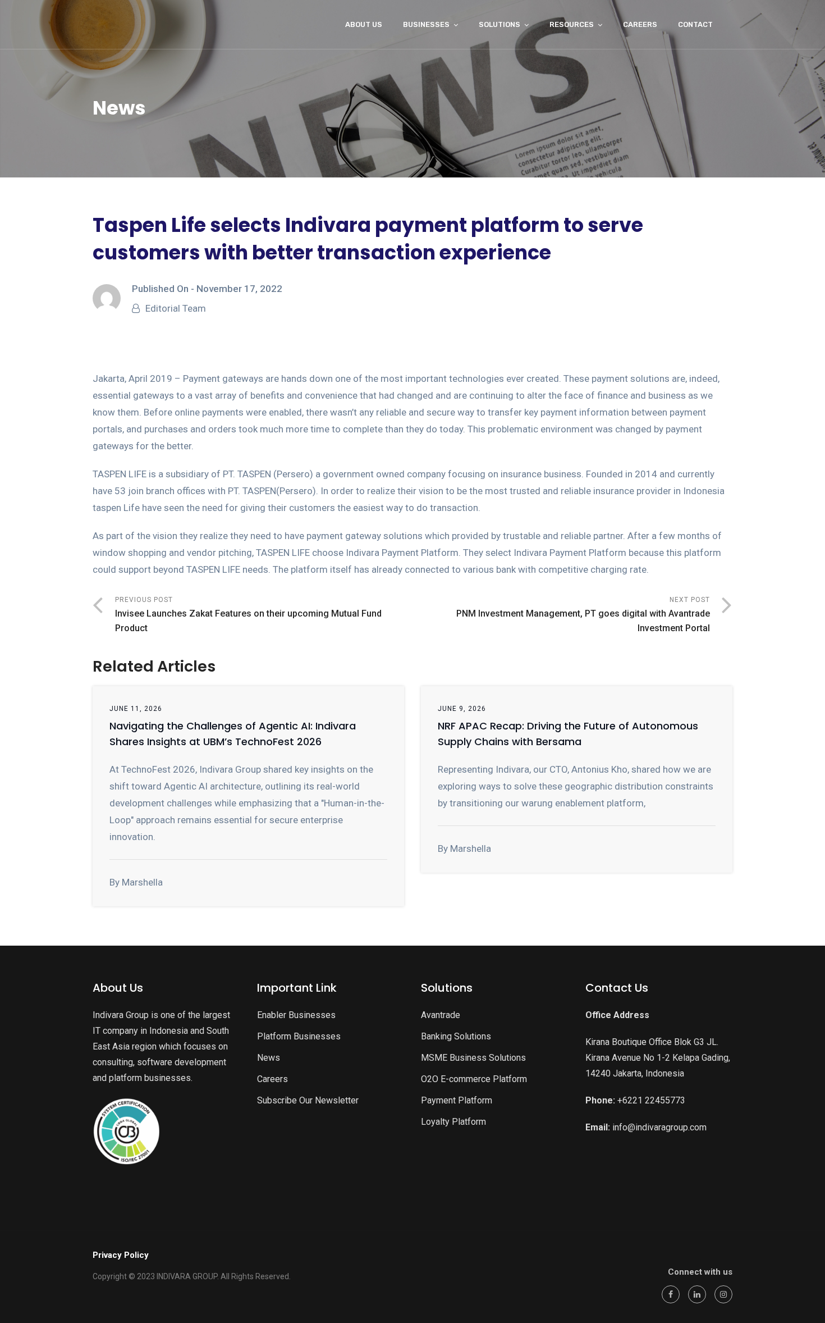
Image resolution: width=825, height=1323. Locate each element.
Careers (272, 1079)
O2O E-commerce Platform (474, 1079)
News (268, 1057)
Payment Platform (456, 1100)
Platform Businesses (299, 1036)
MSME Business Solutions (473, 1057)
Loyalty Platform (453, 1121)
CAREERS (640, 24)
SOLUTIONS (499, 24)
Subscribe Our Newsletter (308, 1100)
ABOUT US (363, 24)
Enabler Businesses (296, 1015)
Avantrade (440, 1015)
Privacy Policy (121, 1255)
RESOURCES (571, 24)
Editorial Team (175, 308)
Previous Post (248, 614)
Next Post (583, 614)
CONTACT (695, 24)
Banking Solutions (456, 1036)
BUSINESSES (426, 24)
